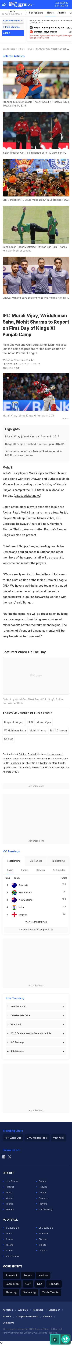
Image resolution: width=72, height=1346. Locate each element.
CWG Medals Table (20, 1015)
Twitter (43, 762)
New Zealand (26, 900)
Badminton (12, 1283)
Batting (24, 870)
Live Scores (12, 1181)
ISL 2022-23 (12, 1227)
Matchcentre (13, 1256)
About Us (23, 1310)
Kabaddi (54, 1283)
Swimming (29, 1292)
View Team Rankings (36, 922)
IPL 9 (12, 12)
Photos (62, 12)
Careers (47, 1316)
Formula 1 (11, 1275)
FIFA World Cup (18, 1006)
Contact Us (8, 1322)
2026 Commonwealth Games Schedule (30, 1033)
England (23, 914)
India (21, 907)
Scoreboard (36, 12)
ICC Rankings (17, 1042)
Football (32, 754)
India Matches (12, 27)
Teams (9, 1203)
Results (43, 1186)
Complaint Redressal (27, 1316)
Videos (9, 1198)
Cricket (23, 754)
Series (42, 1181)
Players (43, 1203)
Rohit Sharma (17, 1051)
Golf (28, 1283)
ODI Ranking (36, 861)
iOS (17, 771)
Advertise (8, 1310)
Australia (23, 885)
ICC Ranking (45, 1209)
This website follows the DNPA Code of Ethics (27, 1329)
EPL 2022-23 (46, 1227)
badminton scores (23, 758)
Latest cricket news (27, 495)
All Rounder (59, 870)
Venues (10, 1209)
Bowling (41, 870)
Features (43, 1198)
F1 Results (39, 758)
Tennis (28, 1275)
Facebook (15, 762)
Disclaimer (54, 1310)
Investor (7, 1316)
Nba (39, 1283)
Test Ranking (13, 861)
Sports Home (9, 49)
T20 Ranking (58, 861)
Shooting (11, 1292)
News (50, 12)
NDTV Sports (55, 758)
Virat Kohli (15, 1024)
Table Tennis (50, 1292)
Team (10, 870)
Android (7, 771)
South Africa (25, 892)
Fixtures (10, 1186)
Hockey (43, 1275)
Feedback (38, 1310)
